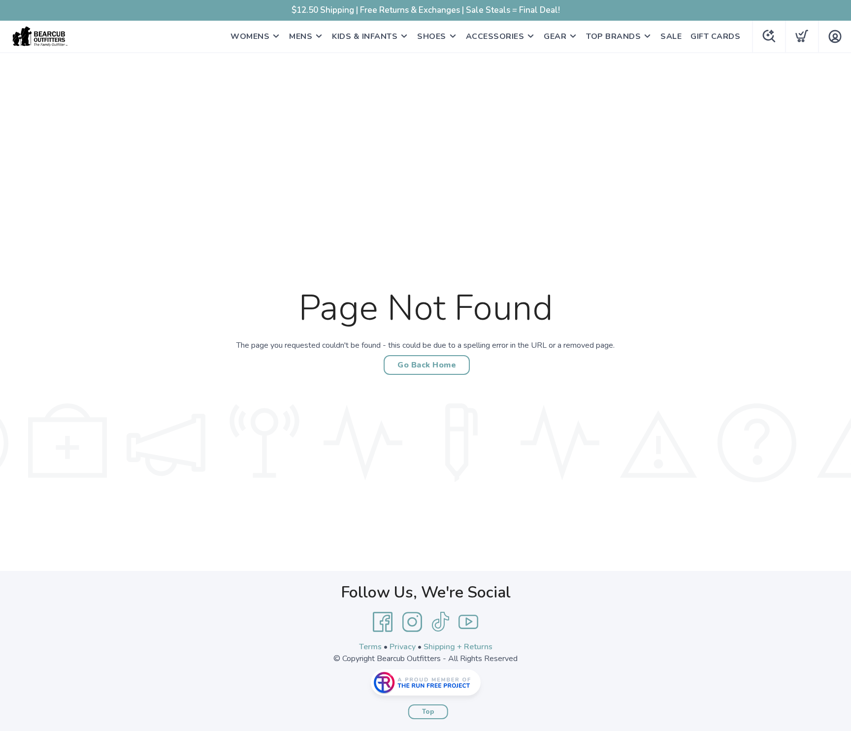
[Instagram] (412, 622)
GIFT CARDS (715, 36)
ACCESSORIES (495, 36)
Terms (370, 646)
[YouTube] (468, 622)
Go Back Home (426, 365)
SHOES (431, 36)
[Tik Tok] (440, 622)
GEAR (555, 36)
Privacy (403, 646)
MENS (300, 36)
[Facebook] (382, 622)
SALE (671, 36)
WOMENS (249, 36)
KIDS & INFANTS (364, 36)
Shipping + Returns (458, 646)
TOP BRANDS (613, 36)
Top (428, 711)
